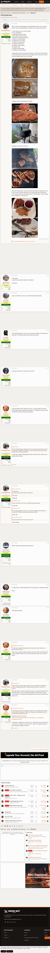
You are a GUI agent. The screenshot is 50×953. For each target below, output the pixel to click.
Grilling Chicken (23, 791)
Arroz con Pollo (8, 816)
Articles (16, 1)
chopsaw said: (16, 500)
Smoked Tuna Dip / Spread (34, 857)
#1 (48, 23)
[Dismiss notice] (48, 8)
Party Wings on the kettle (15, 790)
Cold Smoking (37, 4)
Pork (17, 787)
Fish (29, 860)
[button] (19, 1)
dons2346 (44, 796)
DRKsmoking (43, 813)
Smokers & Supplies (29, 4)
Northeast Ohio (7, 347)
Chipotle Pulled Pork (9, 785)
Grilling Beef (21, 813)
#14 (48, 704)
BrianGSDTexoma (5, 17)
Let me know (23, 10)
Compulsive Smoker (9, 791)
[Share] (46, 24)
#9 (48, 542)
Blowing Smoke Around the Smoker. (35, 848)
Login (45, 932)
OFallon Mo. (8, 310)
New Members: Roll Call (5, 4)
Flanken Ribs (8, 812)
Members (29, 1)
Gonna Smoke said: (17, 517)
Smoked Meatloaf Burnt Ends (16, 801)
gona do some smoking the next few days (38, 845)
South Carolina (7, 385)
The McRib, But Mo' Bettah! (34, 840)
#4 (48, 330)
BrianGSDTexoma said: (17, 645)
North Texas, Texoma (6, 43)
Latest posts (29, 832)
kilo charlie (7, 787)
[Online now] (6, 411)
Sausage (21, 4)
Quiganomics (7, 817)
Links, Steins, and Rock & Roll (35, 835)
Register (46, 935)
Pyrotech (7, 798)
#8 (48, 485)
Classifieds (26, 940)
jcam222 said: (15, 508)
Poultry (18, 817)
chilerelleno (43, 817)
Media (22, 1)
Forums (5, 935)
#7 (48, 443)
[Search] (48, 1)
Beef (17, 802)
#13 (48, 679)
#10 (48, 584)
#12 (48, 642)
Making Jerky (23, 807)
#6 (48, 405)
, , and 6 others (24, 241)
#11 (48, 607)
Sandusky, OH (7, 422)
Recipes (26, 932)
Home (5, 932)
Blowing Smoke (15, 4)
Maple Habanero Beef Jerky (15, 805)
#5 (48, 368)
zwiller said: (15, 446)
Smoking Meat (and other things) (31, 937)
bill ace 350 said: (16, 488)
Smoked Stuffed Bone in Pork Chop (13, 820)
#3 (48, 292)
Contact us (6, 937)
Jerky (43, 4)
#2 (48, 275)
